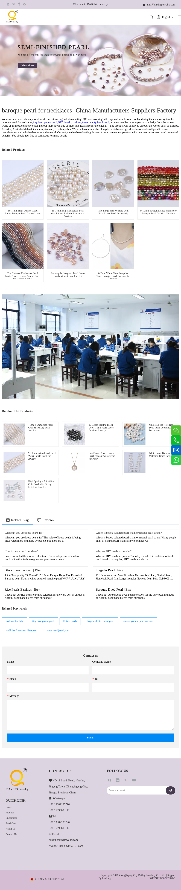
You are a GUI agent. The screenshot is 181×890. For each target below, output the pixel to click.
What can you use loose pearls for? (24, 532)
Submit (90, 737)
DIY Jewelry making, (70, 122)
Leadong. (106, 878)
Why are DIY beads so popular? (114, 551)
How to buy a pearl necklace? (21, 551)
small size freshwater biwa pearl (21, 630)
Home (9, 807)
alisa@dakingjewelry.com (63, 839)
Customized (11, 818)
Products (10, 812)
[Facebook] (24, 4)
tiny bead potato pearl (43, 621)
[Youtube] (134, 780)
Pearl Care (11, 823)
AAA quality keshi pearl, (96, 122)
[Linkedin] (8, 4)
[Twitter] (126, 780)
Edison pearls (70, 621)
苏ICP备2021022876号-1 (162, 878)
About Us (10, 829)
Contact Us (11, 834)
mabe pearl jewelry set (58, 630)
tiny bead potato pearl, (45, 122)
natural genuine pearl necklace (138, 621)
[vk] (13, 4)
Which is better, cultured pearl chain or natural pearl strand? (129, 532)
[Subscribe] (170, 790)
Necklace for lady (14, 621)
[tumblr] (19, 4)
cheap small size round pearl (100, 621)
